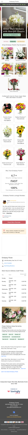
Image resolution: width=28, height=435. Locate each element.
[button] (25, 432)
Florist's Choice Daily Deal (12, 202)
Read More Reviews (14, 222)
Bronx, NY (11, 334)
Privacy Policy (12, 429)
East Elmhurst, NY (6, 336)
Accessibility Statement (21, 429)
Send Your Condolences (11, 35)
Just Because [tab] (21, 41)
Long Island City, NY (16, 336)
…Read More (9, 213)
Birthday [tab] (6, 41)
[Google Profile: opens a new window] (14, 412)
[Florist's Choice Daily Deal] (4, 202)
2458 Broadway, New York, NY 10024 (14, 404)
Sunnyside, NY (13, 339)
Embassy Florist (14, 1)
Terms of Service (4, 429)
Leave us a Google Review (14, 417)
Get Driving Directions (9, 265)
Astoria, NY (4, 334)
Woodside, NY (21, 339)
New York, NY (5, 339)
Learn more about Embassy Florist (9, 371)
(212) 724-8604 (8, 263)
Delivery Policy (14, 431)
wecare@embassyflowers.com (14, 407)
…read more (3, 356)
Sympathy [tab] (13, 41)
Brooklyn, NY (17, 334)
